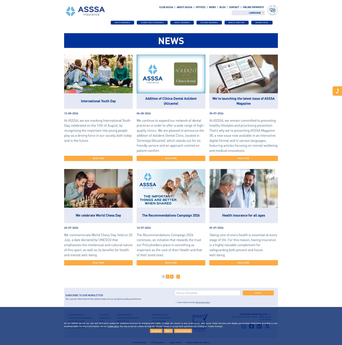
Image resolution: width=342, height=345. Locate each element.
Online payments (253, 7)
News (212, 7)
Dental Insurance (182, 23)
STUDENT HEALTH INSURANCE (152, 23)
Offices (200, 7)
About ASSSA (184, 7)
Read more (98, 158)
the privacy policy (203, 302)
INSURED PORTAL (262, 23)
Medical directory (237, 23)
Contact (234, 7)
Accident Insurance (209, 23)
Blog (222, 7)
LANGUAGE (255, 12)
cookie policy (113, 326)
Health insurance (122, 23)
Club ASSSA (166, 7)
